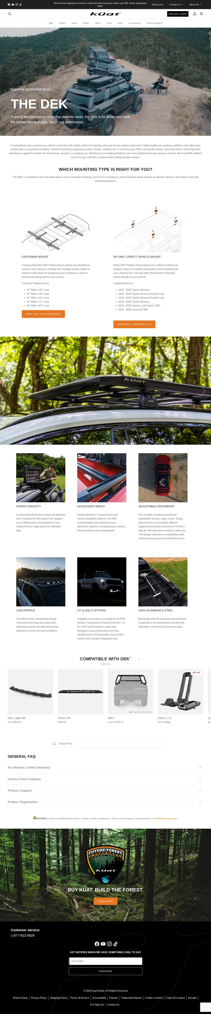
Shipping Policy (58, 998)
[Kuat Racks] (105, 13)
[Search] (9, 14)
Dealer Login (178, 14)
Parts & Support (154, 23)
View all (105, 664)
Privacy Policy (39, 998)
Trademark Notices (131, 998)
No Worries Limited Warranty (29, 767)
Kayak (62, 23)
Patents (113, 998)
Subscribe (105, 971)
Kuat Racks (98, 990)
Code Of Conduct (175, 998)
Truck (109, 23)
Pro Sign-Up (97, 1004)
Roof (120, 23)
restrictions (141, 3)
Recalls (192, 998)
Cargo (86, 23)
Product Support (20, 790)
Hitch (97, 23)
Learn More (105, 901)
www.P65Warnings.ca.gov (164, 818)
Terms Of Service (79, 998)
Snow (74, 23)
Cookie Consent (154, 998)
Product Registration (23, 802)
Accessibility (99, 998)
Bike (51, 23)
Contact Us (113, 1004)
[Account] (194, 14)
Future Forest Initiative (24, 779)
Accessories (135, 23)
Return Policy (20, 998)
